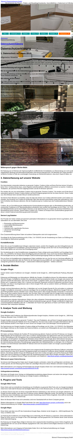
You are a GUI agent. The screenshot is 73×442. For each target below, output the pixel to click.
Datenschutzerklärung (12, 44)
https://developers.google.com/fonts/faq (51, 402)
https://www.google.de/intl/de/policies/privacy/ (15, 430)
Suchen (43, 33)
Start (5, 33)
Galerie (25, 33)
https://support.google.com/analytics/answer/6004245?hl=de (20, 368)
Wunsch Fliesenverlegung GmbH (11, 1)
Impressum (4, 38)
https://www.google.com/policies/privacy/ (35, 404)
